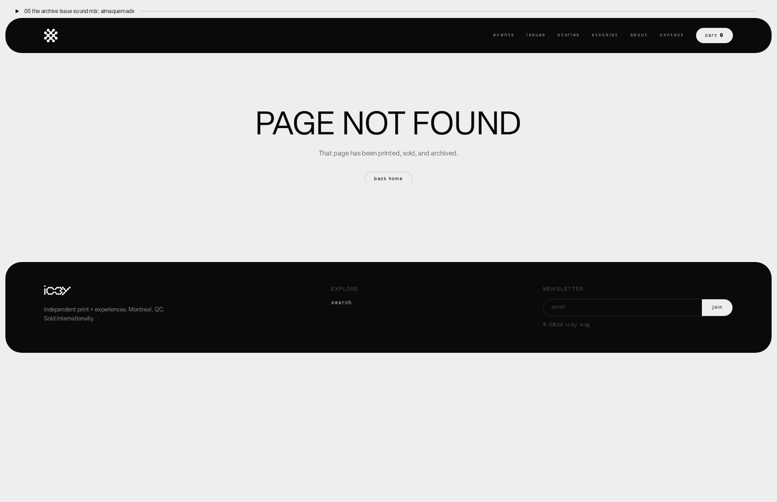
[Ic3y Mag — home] (51, 35)
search (341, 303)
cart (714, 35)
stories (569, 35)
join (717, 307)
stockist (605, 35)
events (504, 35)
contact (672, 35)
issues (536, 35)
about (639, 35)
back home (388, 179)
